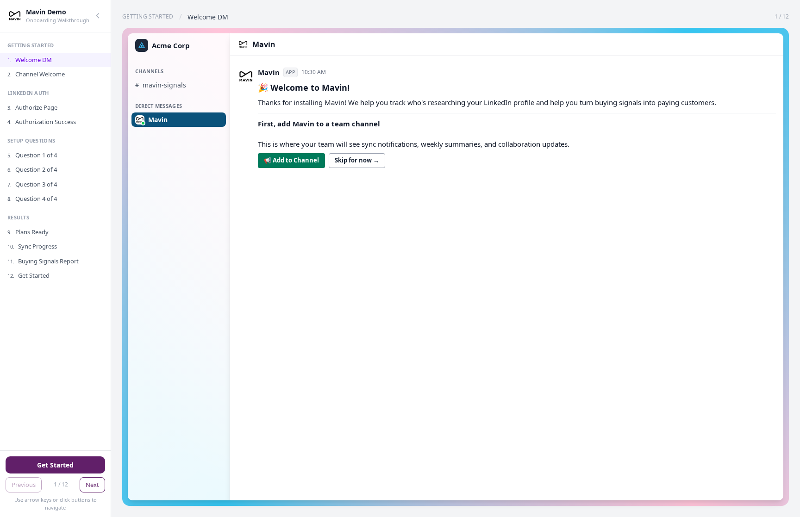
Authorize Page (32, 107)
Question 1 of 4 (32, 155)
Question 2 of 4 (32, 169)
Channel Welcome (36, 74)
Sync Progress (32, 246)
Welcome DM (29, 60)
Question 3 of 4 (32, 184)
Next (92, 484)
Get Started (28, 275)
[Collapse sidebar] (97, 15)
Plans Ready (28, 232)
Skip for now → (357, 160)
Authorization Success (41, 122)
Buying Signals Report (43, 261)
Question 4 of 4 (32, 198)
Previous (24, 484)
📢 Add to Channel (291, 160)
